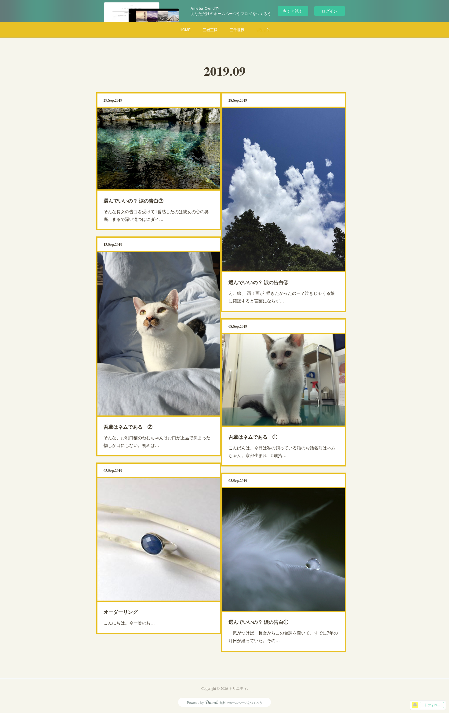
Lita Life (263, 29)
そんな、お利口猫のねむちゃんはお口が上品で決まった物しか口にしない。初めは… (157, 441)
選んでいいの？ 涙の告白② (258, 282)
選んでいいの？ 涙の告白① (258, 621)
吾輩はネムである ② (128, 426)
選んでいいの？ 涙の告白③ (133, 200)
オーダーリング (121, 611)
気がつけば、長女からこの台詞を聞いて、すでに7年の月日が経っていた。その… (283, 636)
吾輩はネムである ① (252, 436)
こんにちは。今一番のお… (129, 623)
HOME (185, 29)
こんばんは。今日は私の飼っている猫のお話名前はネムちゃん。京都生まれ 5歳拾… (281, 451)
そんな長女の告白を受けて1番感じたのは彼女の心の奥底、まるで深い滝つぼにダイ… (156, 215)
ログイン (330, 11)
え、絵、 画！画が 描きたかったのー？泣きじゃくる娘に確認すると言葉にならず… (281, 297)
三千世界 (237, 29)
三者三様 (210, 29)
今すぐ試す (293, 10)
